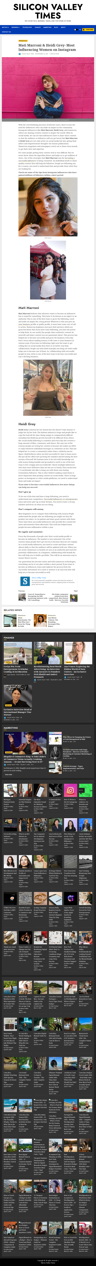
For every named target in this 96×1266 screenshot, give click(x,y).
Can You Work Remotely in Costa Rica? (85, 999)
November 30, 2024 (69, 679)
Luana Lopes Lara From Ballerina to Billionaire (40, 873)
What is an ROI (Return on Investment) (24, 836)
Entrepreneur (23, 41)
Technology (27, 27)
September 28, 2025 (24, 675)
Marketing (47, 27)
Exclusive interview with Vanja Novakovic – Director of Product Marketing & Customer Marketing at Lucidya (77, 753)
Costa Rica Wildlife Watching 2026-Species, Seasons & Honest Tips (10, 1077)
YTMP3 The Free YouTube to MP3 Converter (10, 910)
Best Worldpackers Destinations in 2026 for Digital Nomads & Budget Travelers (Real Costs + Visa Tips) (70, 1161)
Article (4, 27)
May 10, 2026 (68, 758)
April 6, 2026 (68, 771)
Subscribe (89, 29)
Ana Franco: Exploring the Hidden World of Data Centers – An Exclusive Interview (77, 670)
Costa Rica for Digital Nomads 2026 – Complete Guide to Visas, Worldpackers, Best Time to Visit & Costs (85, 1122)
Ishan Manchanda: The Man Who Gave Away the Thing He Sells (24, 622)
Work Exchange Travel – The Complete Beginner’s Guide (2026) (55, 1242)
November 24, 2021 (42, 54)
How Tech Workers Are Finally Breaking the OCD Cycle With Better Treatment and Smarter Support (70, 954)
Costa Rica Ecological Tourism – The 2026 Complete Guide (39, 1077)
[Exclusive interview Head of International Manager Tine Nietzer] (18, 696)
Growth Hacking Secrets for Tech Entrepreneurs (85, 910)
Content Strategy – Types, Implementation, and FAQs (73, 767)
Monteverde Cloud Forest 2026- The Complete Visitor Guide (85, 1038)
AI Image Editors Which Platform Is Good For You (55, 873)
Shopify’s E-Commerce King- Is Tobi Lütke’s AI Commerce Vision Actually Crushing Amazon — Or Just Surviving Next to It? (25, 759)
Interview (8, 662)
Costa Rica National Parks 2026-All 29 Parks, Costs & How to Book (55, 1038)
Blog (56, 27)
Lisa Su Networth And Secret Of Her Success (55, 836)
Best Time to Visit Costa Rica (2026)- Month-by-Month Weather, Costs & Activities (10, 1159)
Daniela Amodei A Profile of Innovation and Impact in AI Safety (25, 875)
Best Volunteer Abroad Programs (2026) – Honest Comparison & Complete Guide (10, 1242)
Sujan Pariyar (11, 675)
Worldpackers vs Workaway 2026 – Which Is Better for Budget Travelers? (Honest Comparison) (85, 1202)
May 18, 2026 (68, 741)
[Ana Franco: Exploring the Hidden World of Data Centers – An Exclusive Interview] (78, 653)
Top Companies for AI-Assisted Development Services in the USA (39, 839)
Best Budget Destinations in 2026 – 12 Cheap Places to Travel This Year (54, 1200)
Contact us (6, 32)
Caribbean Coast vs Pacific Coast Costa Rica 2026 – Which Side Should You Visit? (70, 1077)
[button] (80, 29)
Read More (8, 775)
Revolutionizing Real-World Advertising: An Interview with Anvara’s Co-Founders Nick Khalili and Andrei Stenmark (47, 671)
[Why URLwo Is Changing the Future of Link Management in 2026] (55, 738)
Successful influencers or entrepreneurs (61, 499)
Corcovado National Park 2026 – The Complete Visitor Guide (25, 1077)
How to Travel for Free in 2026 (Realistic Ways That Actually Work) (70, 1242)
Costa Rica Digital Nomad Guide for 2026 (40, 1035)
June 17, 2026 (26, 764)
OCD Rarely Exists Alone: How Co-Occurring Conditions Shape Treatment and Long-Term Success (55, 954)
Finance (38, 27)
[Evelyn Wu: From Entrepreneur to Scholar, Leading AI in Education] (18, 653)
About (63, 27)
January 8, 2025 (57, 680)
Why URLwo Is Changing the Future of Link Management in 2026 (77, 738)
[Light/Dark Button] (76, 30)
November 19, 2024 (9, 720)
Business (15, 27)
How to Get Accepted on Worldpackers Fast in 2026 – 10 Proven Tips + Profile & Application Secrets (70, 1203)
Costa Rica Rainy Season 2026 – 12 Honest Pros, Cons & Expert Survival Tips (40, 1119)
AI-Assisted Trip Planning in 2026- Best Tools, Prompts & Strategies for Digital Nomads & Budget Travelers (55, 1161)
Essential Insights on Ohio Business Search (25, 802)
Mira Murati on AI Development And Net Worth (10, 873)
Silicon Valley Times (48, 11)
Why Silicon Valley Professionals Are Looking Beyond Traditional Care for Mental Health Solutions (85, 954)
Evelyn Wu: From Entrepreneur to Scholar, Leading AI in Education (16, 669)
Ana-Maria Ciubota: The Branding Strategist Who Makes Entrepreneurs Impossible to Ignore (54, 625)
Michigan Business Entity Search (9, 802)
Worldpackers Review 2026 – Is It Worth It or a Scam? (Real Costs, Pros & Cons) (85, 1242)
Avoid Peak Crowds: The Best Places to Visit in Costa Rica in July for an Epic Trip (25, 1001)
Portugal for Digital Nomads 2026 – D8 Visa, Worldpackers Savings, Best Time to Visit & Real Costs (69, 1122)
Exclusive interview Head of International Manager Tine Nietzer (18, 712)
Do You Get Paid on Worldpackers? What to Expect (70, 999)
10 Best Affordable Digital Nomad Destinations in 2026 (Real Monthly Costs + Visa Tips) (85, 1161)
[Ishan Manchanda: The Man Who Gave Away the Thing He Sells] (10, 620)
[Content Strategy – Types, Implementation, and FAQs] (55, 767)
